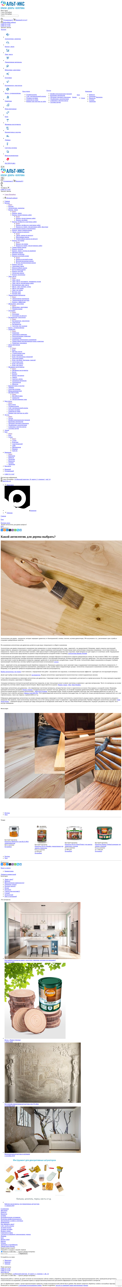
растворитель (36, 675)
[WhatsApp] (15, 530)
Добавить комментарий (8, 874)
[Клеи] (13, 113)
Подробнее (8, 846)
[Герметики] (13, 97)
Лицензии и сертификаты (9, 1244)
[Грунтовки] (13, 74)
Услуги (10, 418)
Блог (9, 435)
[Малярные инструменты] (13, 121)
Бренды (3, 1241)
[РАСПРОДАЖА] (13, 159)
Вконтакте (10, 485)
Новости (3, 1212)
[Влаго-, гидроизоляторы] (13, 89)
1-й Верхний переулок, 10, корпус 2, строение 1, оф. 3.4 (32, 479)
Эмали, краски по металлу (24, 235)
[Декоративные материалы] (13, 58)
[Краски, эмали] (13, 43)
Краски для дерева (22, 244)
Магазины (4, 1210)
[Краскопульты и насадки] (13, 128)
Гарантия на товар (7, 1232)
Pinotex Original (28, 689)
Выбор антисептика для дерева (11, 671)
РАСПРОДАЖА (17, 396)
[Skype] (18, 530)
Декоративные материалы (20, 298)
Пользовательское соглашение (10, 1217)
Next (6, 814)
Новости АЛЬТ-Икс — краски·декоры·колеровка (19, 1251)
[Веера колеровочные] (13, 152)
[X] (10, 530)
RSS (2, 526)
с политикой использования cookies (30, 1285)
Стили (14, 440)
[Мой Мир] (7, 530)
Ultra (69, 685)
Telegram (9, 513)
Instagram (33, 510)
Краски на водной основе (24, 259)
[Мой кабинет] (2, 183)
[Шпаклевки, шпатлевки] (13, 66)
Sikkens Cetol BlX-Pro (31, 693)
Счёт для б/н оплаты (7, 1226)
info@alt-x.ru (7, 481)
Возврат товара (6, 1231)
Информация (5, 1222)
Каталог (11, 206)
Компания (11, 456)
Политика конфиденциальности (11, 1219)
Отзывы (3, 1215)
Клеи (14, 350)
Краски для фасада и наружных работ (28, 225)
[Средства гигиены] (13, 144)
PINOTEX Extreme (41, 691)
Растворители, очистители (20, 321)
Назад (10, 204)
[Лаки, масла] (13, 50)
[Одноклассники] (4, 530)
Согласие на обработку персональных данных (16, 1234)
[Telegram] (20, 530)
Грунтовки (15, 314)
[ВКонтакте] (2, 530)
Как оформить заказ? (7, 1224)
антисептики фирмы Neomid (77, 653)
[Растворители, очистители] (13, 82)
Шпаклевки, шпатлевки (20, 307)
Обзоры (3, 1243)
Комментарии (9, 871)
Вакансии (4, 1214)
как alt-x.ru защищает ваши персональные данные (72, 1285)
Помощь (3, 1236)
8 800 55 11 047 (6, 24)
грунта (56, 662)
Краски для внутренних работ (26, 218)
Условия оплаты (6, 1227)
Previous (7, 813)
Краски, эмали (17, 213)
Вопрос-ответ (5, 1239)
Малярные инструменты (20, 370)
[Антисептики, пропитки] (13, 35)
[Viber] (12, 530)
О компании (5, 1209)
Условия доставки (6, 1229)
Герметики (15, 333)
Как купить (12, 404)
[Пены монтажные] (13, 105)
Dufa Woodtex (76, 685)
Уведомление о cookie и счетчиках (12, 1221)
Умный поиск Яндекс (8, 1246)
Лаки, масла (16, 280)
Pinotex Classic (62, 685)
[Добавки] (13, 136)
